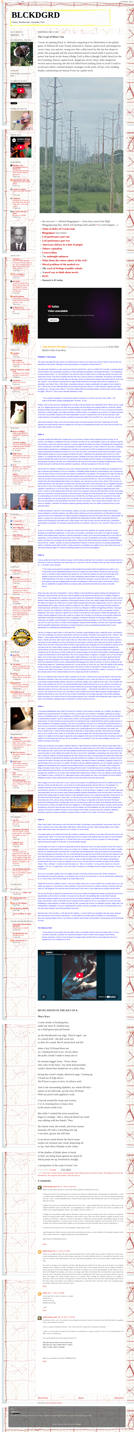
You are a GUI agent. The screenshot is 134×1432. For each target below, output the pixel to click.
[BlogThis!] (64, 1170)
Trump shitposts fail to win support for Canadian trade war (21, 457)
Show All (31, 219)
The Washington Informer (22, 869)
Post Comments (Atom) (54, 1403)
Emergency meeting (19, 215)
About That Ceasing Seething (52, 1173)
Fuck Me (120, 1173)
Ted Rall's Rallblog (19, 442)
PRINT (15, 474)
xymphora (16, 353)
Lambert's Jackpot (19, 189)
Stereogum (16, 577)
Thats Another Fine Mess (21, 180)
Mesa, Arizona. (18, 774)
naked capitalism (18, 296)
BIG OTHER (17, 360)
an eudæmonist (18, 524)
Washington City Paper (21, 829)
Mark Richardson (19, 780)
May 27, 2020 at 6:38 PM (55, 1293)
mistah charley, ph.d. (50, 1186)
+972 (14, 518)
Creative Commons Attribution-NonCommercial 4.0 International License (68, 1415)
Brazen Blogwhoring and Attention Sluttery (89, 1173)
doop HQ (16, 655)
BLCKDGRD (36, 14)
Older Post (119, 1398)
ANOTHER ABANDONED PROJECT (22, 925)
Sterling (15, 355)
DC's (14, 465)
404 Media (16, 281)
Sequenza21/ (17, 570)
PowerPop (16, 598)
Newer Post (43, 1398)
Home (81, 1398)
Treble (15, 586)
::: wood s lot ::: (18, 521)
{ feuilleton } (17, 380)
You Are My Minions (20, 903)
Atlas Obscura (18, 535)
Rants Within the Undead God (21, 370)
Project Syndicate (19, 431)
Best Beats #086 (18, 844)
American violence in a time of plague (62, 244)
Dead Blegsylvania (110, 1173)
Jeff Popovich (26, 1415)
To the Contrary (18, 308)
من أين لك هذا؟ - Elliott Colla (22, 892)
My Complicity (52, 1175)
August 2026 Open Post (20, 389)
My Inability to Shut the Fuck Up (69, 1175)
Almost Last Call (18, 935)
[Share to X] (66, 1170)
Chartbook (16, 198)
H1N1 (45, 276)
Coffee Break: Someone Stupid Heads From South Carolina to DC (21, 300)
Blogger (78, 1424)
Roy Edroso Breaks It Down (20, 212)
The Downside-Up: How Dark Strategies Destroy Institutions (21, 172)
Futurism (16, 259)
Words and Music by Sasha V (22, 914)
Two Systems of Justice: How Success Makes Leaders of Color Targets (22, 873)
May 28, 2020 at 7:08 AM (66, 1317)
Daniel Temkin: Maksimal (21, 572)
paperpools (16, 683)
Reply (45, 1244)
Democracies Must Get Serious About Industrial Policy (20, 435)
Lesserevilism (49, 252)
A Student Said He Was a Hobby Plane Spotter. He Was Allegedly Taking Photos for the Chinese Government (21, 287)
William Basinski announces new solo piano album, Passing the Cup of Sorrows (22, 590)
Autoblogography (68, 1173)
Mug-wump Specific (19, 382)
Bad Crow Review (19, 752)
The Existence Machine (20, 908)
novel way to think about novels (61, 272)
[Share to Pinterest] (70, 1170)
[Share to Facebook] (68, 1170)
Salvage (15, 673)
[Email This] (62, 1170)
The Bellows (17, 664)
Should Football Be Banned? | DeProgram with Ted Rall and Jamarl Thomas (22, 446)
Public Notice (17, 454)
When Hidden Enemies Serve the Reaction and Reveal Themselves (20, 765)
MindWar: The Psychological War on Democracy (20, 167)
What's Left (17, 761)
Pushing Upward (18, 692)
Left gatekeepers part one (56, 236)
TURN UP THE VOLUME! (22, 607)
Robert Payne (47, 1251)
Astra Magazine (18, 527)
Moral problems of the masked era (60, 264)
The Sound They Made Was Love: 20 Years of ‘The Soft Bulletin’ (22, 784)
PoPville (15, 850)
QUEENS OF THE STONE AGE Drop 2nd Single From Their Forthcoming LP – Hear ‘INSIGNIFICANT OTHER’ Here (22, 613)
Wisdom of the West (19, 898)
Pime (14, 773)
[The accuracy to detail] (20, 928)
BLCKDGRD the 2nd (20, 933)
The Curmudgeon (19, 274)
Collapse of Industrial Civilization (20, 738)
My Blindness (42, 1175)
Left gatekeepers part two (56, 240)
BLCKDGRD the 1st (20, 940)
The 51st (16, 820)
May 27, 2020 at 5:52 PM (61, 1251)
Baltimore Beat (18, 842)
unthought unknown (57, 256)
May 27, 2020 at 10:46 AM (66, 1186)
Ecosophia (16, 388)
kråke (45, 1293)
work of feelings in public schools (64, 268)
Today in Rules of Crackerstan (58, 228)
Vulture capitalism (52, 248)
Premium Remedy (18, 276)
